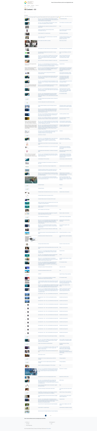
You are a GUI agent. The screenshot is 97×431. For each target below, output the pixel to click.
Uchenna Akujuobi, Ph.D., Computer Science (44, 33)
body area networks (62, 60)
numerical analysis (68, 105)
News (60, 26)
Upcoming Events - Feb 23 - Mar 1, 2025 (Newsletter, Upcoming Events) (48, 311)
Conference (61, 179)
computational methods (62, 395)
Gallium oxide (69, 89)
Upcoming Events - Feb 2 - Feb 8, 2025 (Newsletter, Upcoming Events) (48, 307)
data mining (61, 33)
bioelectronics (61, 376)
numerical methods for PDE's (65, 289)
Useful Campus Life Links (41, 354)
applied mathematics (62, 235)
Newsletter (60, 293)
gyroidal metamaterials (65, 72)
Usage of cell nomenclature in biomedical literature (45, 343)
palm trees (65, 388)
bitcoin (60, 350)
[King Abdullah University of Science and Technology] (29, 2)
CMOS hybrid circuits (62, 48)
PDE (67, 290)
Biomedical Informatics (62, 343)
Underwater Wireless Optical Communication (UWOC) (45, 195)
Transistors (61, 90)
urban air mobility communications (64, 339)
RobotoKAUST (61, 368)
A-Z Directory (27, 422)
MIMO (60, 380)
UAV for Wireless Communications (64, 22)
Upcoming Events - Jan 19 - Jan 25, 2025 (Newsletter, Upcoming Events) (48, 321)
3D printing (60, 36)
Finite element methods (62, 105)
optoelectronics (69, 67)
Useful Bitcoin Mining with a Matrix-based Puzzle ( (45, 350)
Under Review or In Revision (42, 134)
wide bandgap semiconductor (63, 69)
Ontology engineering (68, 216)
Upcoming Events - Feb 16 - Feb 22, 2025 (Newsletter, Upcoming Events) (48, 304)
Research (28, 5)
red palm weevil (69, 388)
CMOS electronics (63, 89)
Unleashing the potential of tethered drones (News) (45, 235)
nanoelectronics (61, 37)
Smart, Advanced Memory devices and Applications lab (62, 2)
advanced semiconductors (63, 67)
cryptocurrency (67, 350)
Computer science (65, 243)
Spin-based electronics (69, 48)
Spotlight (63, 396)
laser (70, 36)
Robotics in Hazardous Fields (67, 178)
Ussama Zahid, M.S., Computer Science (43, 407)
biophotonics (68, 36)
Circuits (60, 72)
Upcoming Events (65, 293)
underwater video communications (64, 191)
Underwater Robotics (41, 184)
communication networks (63, 76)
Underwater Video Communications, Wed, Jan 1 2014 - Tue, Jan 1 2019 (48, 191)
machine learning (65, 33)
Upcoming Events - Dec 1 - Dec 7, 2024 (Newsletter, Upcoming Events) (48, 293)
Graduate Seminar (68, 121)
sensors (64, 38)
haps (60, 270)
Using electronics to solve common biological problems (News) (47, 376)
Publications (32, 5)
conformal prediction (62, 121)
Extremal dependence (67, 146)
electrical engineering (69, 235)
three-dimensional (66, 73)
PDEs (65, 106)
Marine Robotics (64, 177)
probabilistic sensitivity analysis (63, 258)
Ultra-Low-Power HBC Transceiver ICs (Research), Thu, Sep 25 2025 (47, 60)
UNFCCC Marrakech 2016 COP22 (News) (43, 209)
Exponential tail (61, 146)
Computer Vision (61, 138)
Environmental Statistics (62, 117)
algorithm (60, 288)
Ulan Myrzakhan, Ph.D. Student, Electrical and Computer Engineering (47, 48)
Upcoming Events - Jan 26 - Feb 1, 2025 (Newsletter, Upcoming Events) (48, 325)
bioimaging (64, 36)
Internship (53, 350)
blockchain (63, 350)
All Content (27, 423)
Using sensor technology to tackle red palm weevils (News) (46, 388)
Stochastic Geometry (62, 56)
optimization (61, 139)
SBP (69, 290)
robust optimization (62, 29)
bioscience (60, 243)
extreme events (61, 150)
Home (25, 5)
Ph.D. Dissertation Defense (63, 18)
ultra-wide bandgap (68, 68)
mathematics (70, 351)
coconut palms (61, 388)
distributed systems (62, 351)
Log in (51, 423)
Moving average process (62, 147)
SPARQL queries (61, 348)
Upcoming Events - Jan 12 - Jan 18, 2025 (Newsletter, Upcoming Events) (48, 318)
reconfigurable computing (68, 407)
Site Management (51, 422)
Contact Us (37, 5)
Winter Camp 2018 (62, 40)
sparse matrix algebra (67, 348)
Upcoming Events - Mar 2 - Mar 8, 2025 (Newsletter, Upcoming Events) (48, 332)
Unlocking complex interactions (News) (43, 243)
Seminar (70, 22)
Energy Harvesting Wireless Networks (64, 55)
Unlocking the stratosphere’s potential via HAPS (44, 270)
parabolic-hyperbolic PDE (63, 290)
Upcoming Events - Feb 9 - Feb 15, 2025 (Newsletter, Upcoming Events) (48, 314)
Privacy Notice (49, 428)
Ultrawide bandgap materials (63, 85)
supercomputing (61, 352)
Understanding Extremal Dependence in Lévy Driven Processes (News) (48, 146)
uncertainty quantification (63, 113)
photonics (65, 37)
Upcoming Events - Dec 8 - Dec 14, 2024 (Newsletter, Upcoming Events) (48, 300)
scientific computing (69, 106)
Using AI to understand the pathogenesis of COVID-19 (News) (46, 365)
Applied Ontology (61, 216)
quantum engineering (62, 68)
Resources (60, 184)
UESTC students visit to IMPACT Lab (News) (44, 40)
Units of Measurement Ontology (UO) (43, 216)
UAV (68, 232)
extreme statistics (66, 150)
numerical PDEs (61, 106)
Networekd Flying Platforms (63, 232)
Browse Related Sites (29, 425)
